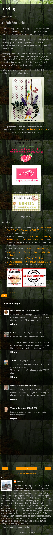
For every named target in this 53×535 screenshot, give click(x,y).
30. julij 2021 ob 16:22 (29, 361)
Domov (26, 468)
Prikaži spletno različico (26, 474)
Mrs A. (13, 386)
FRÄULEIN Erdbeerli (37, 129)
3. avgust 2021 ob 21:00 (26, 386)
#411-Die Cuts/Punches (37, 248)
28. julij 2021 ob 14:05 (31, 310)
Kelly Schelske (16, 333)
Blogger (31, 532)
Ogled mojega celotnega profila (15, 527)
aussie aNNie (15, 310)
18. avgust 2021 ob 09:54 (28, 408)
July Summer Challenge (33, 258)
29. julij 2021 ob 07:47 (32, 333)
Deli (4, 296)
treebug (9, 8)
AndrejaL (14, 361)
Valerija (13, 408)
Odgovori (14, 324)
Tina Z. (20, 481)
